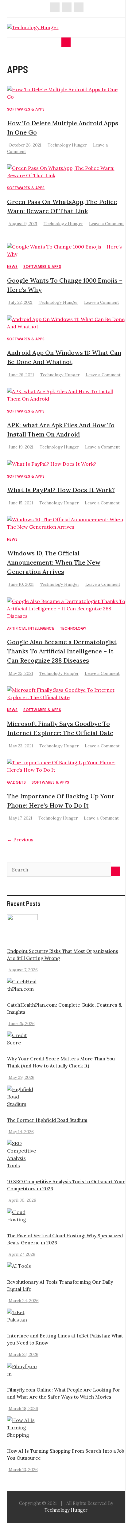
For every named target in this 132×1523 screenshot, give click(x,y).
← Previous (20, 839)
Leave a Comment (106, 223)
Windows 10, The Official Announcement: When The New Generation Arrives (53, 562)
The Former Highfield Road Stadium (47, 1120)
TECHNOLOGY (73, 628)
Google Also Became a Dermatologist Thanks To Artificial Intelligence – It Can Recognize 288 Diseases (62, 651)
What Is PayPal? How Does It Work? (61, 490)
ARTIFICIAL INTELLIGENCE (30, 628)
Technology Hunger (67, 145)
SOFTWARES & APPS (26, 109)
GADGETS (16, 782)
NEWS (12, 266)
